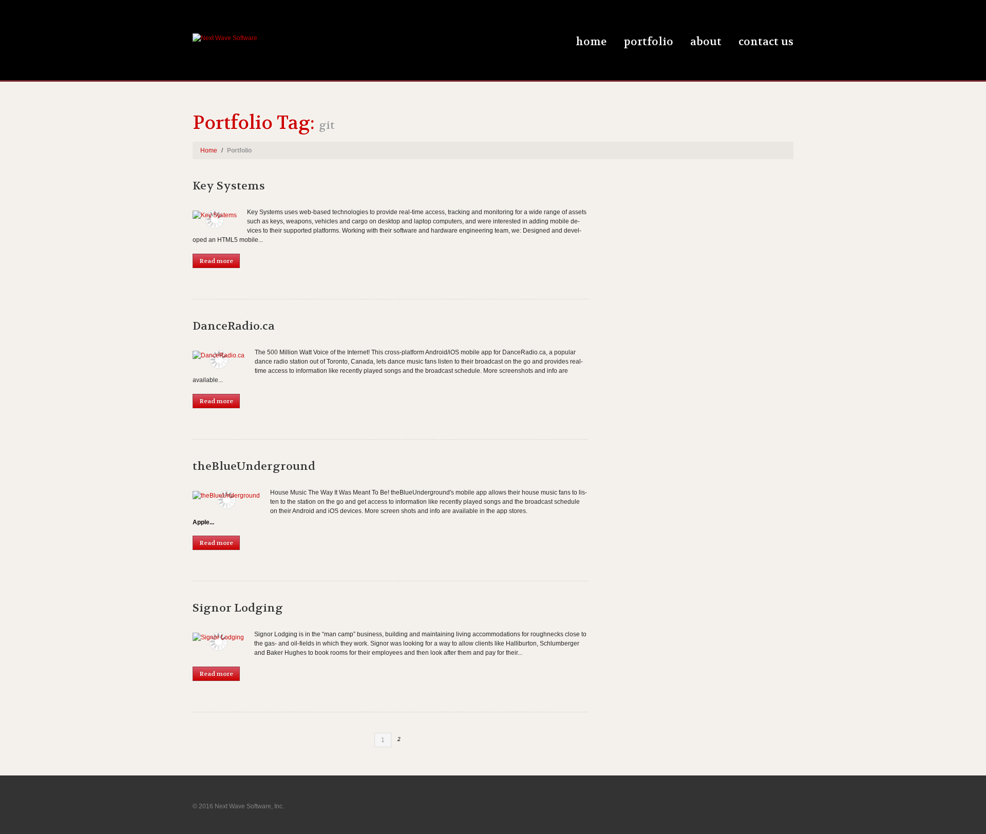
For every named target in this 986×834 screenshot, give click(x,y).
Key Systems (229, 186)
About (706, 42)
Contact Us (765, 42)
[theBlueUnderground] (226, 495)
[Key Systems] (215, 215)
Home (591, 42)
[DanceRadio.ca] (218, 355)
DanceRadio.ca (234, 326)
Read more (216, 261)
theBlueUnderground (254, 466)
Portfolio (648, 42)
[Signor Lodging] (218, 637)
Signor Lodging (238, 608)
